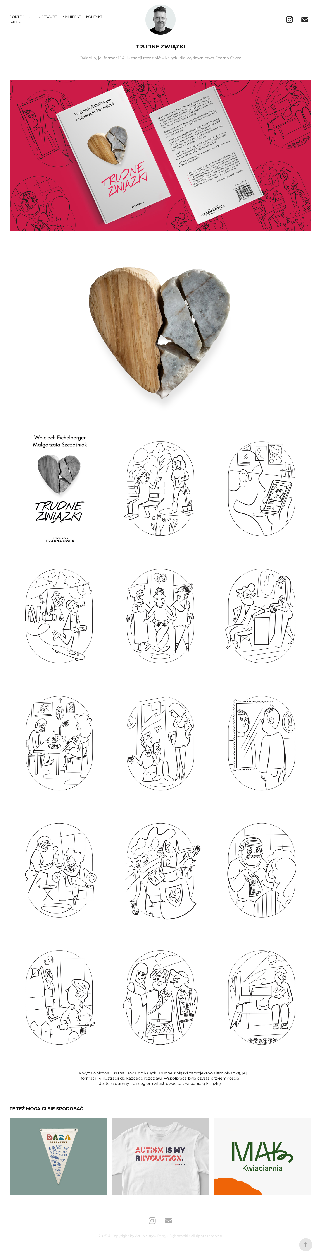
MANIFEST (71, 17)
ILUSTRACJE (46, 17)
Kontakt (94, 17)
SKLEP (15, 22)
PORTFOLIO (20, 17)
